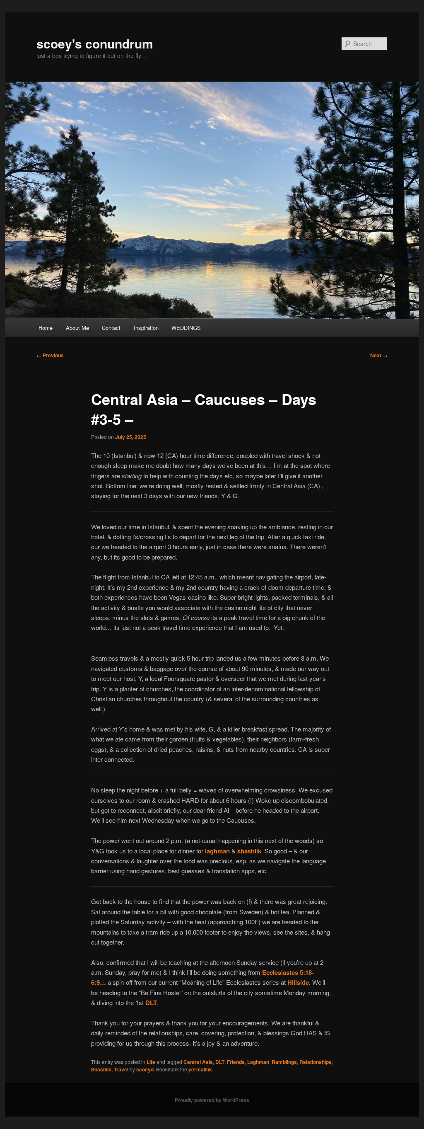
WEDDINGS (186, 328)
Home (46, 328)
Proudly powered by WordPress (212, 1100)
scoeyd (145, 1069)
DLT (219, 1062)
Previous (50, 355)
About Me (77, 328)
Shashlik (101, 1069)
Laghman (258, 1062)
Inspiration (146, 328)
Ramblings (284, 1062)
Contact (111, 328)
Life (151, 1062)
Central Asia (198, 1062)
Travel (121, 1069)
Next (379, 355)
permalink (200, 1069)
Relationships (315, 1062)
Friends (236, 1062)
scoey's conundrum (94, 43)
